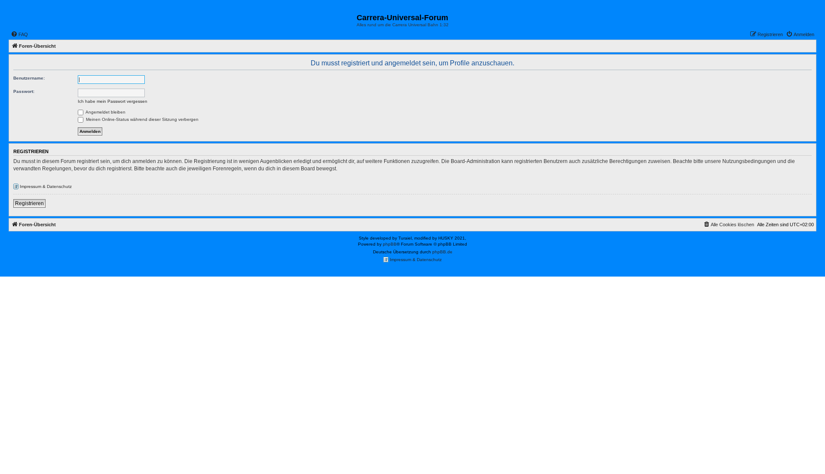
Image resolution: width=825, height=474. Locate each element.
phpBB (390, 244)
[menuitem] (19, 34)
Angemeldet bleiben (105, 112)
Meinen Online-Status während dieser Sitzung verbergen (142, 119)
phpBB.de (442, 251)
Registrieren (29, 203)
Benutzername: (29, 78)
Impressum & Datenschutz (45, 186)
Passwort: (23, 91)
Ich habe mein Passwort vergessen (112, 101)
